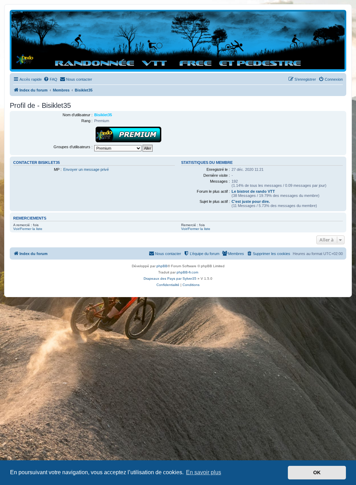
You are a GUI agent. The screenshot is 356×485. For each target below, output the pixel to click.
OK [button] (317, 472)
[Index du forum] (178, 40)
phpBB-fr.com (187, 272)
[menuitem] (50, 79)
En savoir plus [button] (203, 472)
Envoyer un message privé (86, 169)
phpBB (162, 266)
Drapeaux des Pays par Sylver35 (170, 278)
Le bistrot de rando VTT (253, 191)
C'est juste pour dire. (251, 201)
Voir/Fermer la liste (27, 229)
